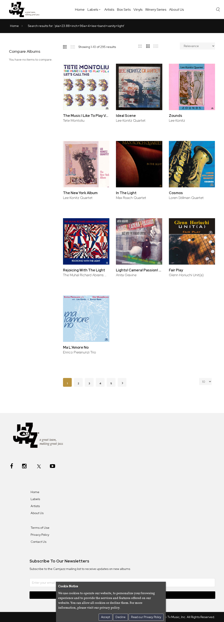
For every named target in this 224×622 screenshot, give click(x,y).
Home (80, 9)
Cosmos (176, 193)
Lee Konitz (177, 120)
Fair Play (176, 270)
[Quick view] (100, 86)
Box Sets (124, 9)
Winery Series (155, 9)
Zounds (175, 115)
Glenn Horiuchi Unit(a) (186, 275)
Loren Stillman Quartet (186, 197)
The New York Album (80, 193)
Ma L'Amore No (76, 347)
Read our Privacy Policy (146, 617)
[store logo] (25, 9)
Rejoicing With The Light (84, 270)
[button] (100, 72)
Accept (105, 617)
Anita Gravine (126, 275)
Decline (121, 617)
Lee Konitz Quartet (130, 120)
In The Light (126, 193)
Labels (93, 9)
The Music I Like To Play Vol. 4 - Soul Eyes (86, 115)
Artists (109, 9)
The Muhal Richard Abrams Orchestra (86, 275)
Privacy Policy (40, 535)
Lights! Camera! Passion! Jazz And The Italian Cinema (139, 270)
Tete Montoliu (73, 120)
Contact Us (38, 542)
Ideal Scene (126, 115)
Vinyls (137, 9)
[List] (74, 46)
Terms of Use (40, 528)
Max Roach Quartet (131, 197)
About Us (176, 9)
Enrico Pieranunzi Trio (79, 352)
